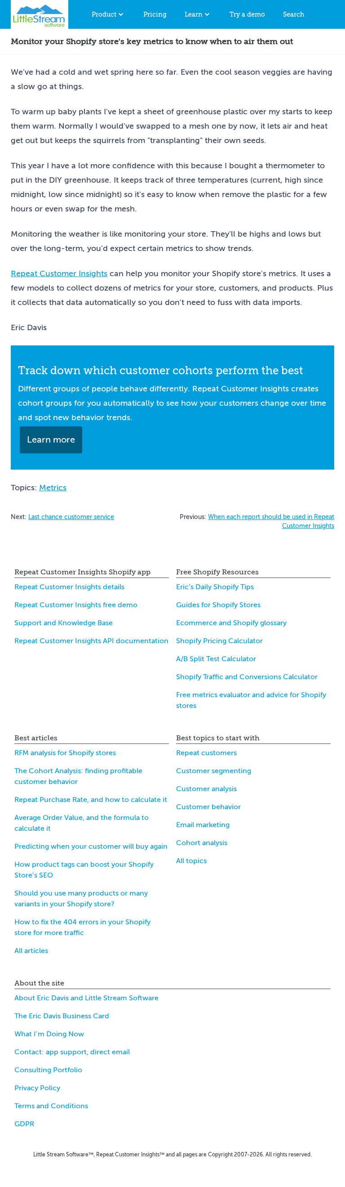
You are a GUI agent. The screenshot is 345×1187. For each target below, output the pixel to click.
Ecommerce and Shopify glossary (231, 623)
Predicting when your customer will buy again (91, 846)
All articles (31, 951)
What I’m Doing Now (49, 1034)
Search (293, 14)
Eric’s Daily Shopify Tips (215, 587)
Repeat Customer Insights (59, 273)
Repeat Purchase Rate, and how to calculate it (90, 800)
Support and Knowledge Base (63, 623)
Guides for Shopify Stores (218, 605)
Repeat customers (206, 753)
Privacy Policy (37, 1088)
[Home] (39, 14)
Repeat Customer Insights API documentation (91, 641)
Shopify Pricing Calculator (219, 641)
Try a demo (247, 14)
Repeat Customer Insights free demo (75, 605)
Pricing (155, 14)
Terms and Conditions (51, 1106)
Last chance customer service (71, 517)
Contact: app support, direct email (72, 1052)
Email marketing (203, 825)
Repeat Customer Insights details (69, 587)
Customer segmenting (213, 771)
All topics (191, 861)
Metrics (52, 487)
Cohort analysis (201, 843)
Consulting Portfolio (48, 1070)
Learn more (51, 439)
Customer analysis (206, 789)
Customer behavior (208, 807)
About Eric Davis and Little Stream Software (86, 998)
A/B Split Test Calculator (216, 659)
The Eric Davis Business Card (61, 1016)
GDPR (24, 1124)
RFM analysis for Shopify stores (65, 753)
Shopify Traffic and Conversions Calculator (247, 677)
